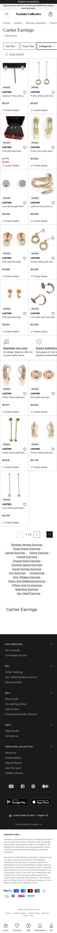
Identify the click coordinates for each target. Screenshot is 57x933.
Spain (25, 915)
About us (10, 753)
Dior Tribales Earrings (26, 577)
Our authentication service (21, 677)
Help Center (12, 731)
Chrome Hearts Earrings (26, 565)
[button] (50, 14)
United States (34, 913)
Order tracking (13, 672)
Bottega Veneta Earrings (26, 545)
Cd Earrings (37, 573)
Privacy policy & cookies (27, 824)
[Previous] (20, 534)
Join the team (13, 768)
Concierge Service (16, 655)
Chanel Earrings (27, 557)
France (8, 913)
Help (8, 725)
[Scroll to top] (49, 534)
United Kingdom (19, 913)
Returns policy (13, 682)
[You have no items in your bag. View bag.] (50, 14)
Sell (8, 693)
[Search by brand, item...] (6, 14)
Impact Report (13, 763)
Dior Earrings (17, 573)
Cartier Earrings (15, 553)
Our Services (13, 644)
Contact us (11, 736)
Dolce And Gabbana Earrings (26, 581)
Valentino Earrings (26, 589)
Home (6, 23)
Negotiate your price (15, 348)
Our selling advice (15, 704)
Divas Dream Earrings (26, 549)
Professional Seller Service (21, 714)
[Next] (37, 534)
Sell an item (12, 709)
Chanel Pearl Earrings (26, 561)
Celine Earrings (38, 553)
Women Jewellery (36, 23)
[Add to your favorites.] (25, 92)
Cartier (18, 23)
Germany (46, 913)
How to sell (11, 699)
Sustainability (13, 758)
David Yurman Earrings (26, 569)
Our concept (12, 650)
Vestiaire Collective (19, 746)
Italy (32, 915)
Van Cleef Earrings (28, 593)
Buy (7, 666)
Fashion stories (14, 773)
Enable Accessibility (28, 1)
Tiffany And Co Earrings (27, 585)
